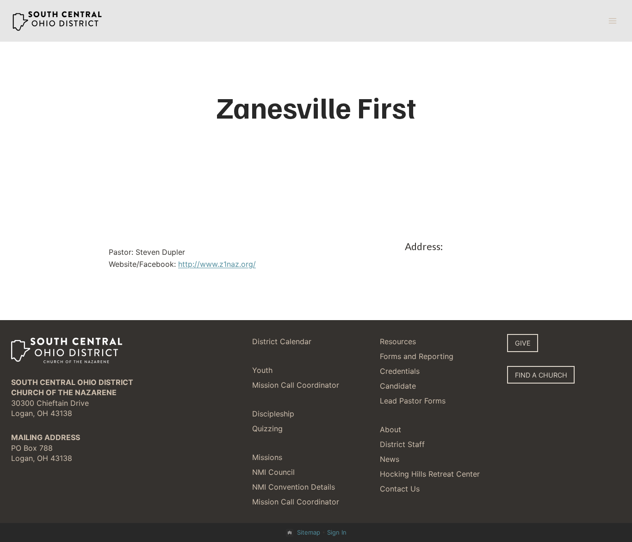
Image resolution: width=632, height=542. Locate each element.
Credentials (400, 371)
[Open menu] (612, 20)
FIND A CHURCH (541, 375)
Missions (267, 457)
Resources (398, 341)
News (389, 459)
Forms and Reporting (416, 356)
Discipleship (273, 413)
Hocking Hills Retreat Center (430, 474)
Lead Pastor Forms (413, 400)
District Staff (402, 444)
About (390, 429)
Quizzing (267, 428)
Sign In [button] (337, 532)
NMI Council (273, 472)
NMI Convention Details (293, 487)
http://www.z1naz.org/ (217, 264)
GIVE (523, 343)
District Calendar (281, 341)
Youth (262, 370)
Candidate (398, 386)
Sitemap (308, 532)
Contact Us (400, 488)
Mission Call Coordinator (295, 385)
